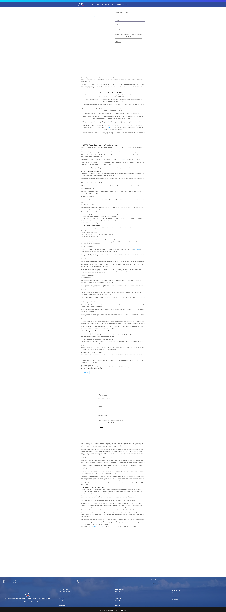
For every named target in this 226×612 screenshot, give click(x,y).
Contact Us (85, 59)
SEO (172, 592)
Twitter (215, 1)
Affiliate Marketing (175, 601)
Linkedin (212, 1)
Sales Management (118, 598)
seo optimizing (120, 159)
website (108, 127)
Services (98, 4)
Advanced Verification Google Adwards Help (179, 604)
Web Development (109, 4)
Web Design (117, 591)
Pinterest (209, 1)
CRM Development (62, 605)
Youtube (219, 1)
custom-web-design (90, 275)
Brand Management (120, 4)
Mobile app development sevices (64, 591)
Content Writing (118, 593)
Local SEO (117, 603)
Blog (103, 4)
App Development (62, 600)
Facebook (201, 1)
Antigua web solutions (100, 17)
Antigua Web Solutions (98, 526)
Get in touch (113, 543)
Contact (128, 4)
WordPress (137, 249)
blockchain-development (95, 368)
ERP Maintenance (62, 596)
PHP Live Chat (61, 598)
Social (140, 271)
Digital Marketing (175, 599)
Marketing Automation (119, 596)
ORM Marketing (174, 597)
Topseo (222, 1)
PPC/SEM (173, 594)
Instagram (205, 1)
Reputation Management (119, 600)
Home (93, 4)
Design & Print (117, 605)
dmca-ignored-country (94, 171)
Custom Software (62, 603)
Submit (118, 41)
